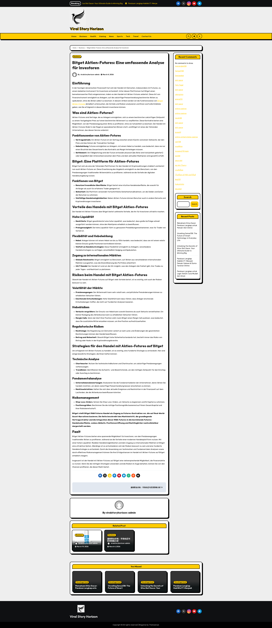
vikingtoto (179, 95)
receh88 (178, 118)
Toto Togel (179, 85)
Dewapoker (179, 76)
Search (187, 197)
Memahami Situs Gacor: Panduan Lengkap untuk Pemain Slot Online (187, 225)
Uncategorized (82, 582)
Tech (128, 36)
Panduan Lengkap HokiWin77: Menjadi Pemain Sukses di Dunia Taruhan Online (184, 589)
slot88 (177, 156)
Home (73, 36)
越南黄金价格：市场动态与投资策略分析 (146, 487)
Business (83, 36)
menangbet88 (180, 66)
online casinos (180, 109)
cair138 (178, 142)
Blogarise (142, 625)
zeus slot (178, 161)
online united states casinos (186, 137)
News (111, 36)
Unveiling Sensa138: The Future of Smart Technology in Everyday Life (119, 589)
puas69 (178, 132)
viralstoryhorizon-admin (90, 74)
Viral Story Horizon (87, 28)
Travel (135, 36)
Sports (120, 36)
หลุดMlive (178, 146)
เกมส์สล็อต (179, 170)
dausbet (178, 189)
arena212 (179, 99)
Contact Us (146, 36)
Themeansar (154, 625)
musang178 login (182, 151)
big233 (178, 179)
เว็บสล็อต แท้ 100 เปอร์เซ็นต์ (185, 175)
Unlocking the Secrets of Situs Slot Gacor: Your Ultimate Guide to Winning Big (152, 589)
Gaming (102, 36)
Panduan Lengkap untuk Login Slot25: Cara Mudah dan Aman (187, 273)
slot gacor (179, 80)
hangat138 (179, 71)
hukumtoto (179, 184)
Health (93, 36)
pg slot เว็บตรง (180, 165)
